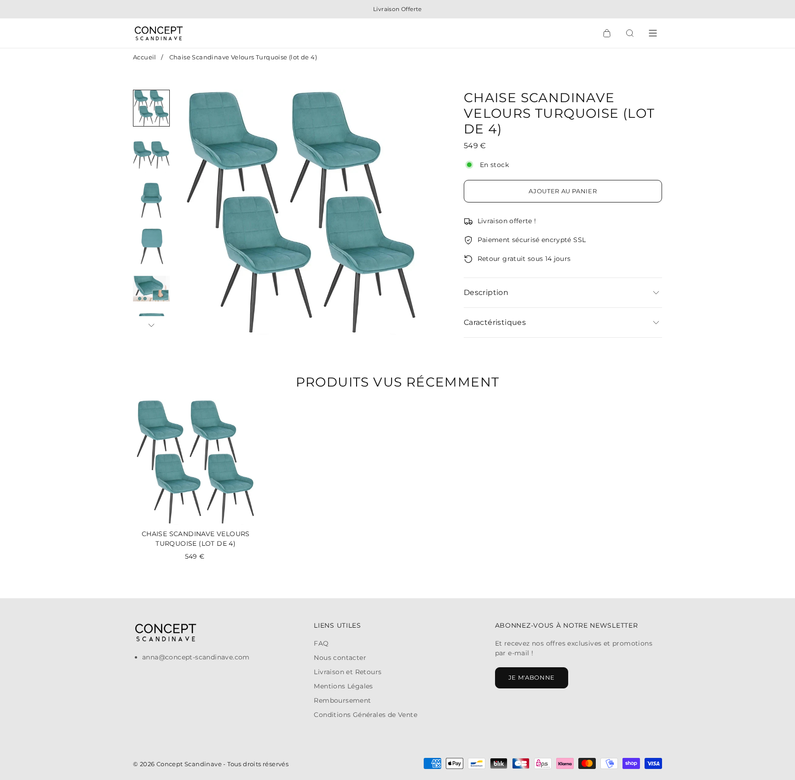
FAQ (321, 643)
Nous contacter (340, 657)
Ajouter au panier (563, 191)
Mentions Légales (343, 686)
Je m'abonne (531, 677)
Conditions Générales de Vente (365, 715)
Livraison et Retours (347, 672)
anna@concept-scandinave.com (196, 657)
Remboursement (342, 700)
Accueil (144, 57)
